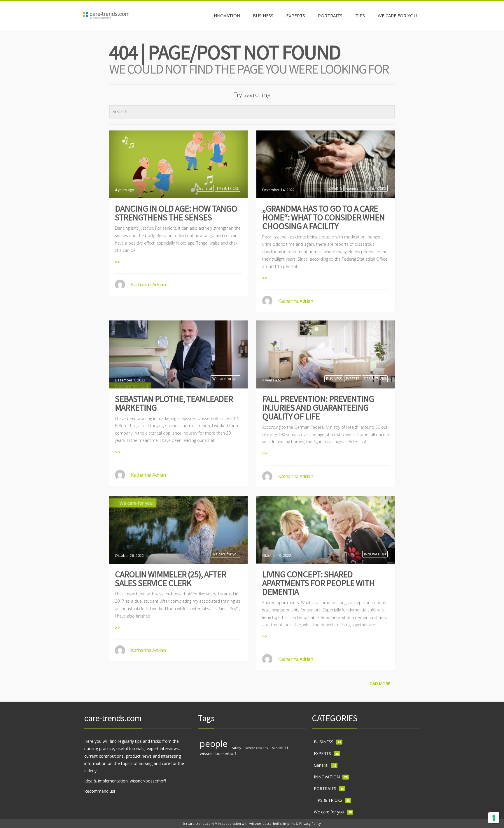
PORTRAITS (325, 788)
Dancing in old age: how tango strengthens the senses (176, 213)
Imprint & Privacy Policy (302, 823)
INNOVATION (375, 554)
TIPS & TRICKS (227, 188)
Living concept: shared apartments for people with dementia (318, 583)
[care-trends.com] (106, 15)
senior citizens (257, 748)
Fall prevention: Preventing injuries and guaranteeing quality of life (318, 407)
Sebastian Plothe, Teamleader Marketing (174, 403)
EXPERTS (335, 188)
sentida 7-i (280, 748)
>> (117, 262)
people (214, 743)
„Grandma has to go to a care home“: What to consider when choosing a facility (323, 217)
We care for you (225, 378)
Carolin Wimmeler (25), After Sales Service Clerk (170, 578)
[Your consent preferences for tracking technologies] (493, 817)
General (205, 188)
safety (236, 748)
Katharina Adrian (148, 284)
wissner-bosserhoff (218, 753)
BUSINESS (334, 378)
